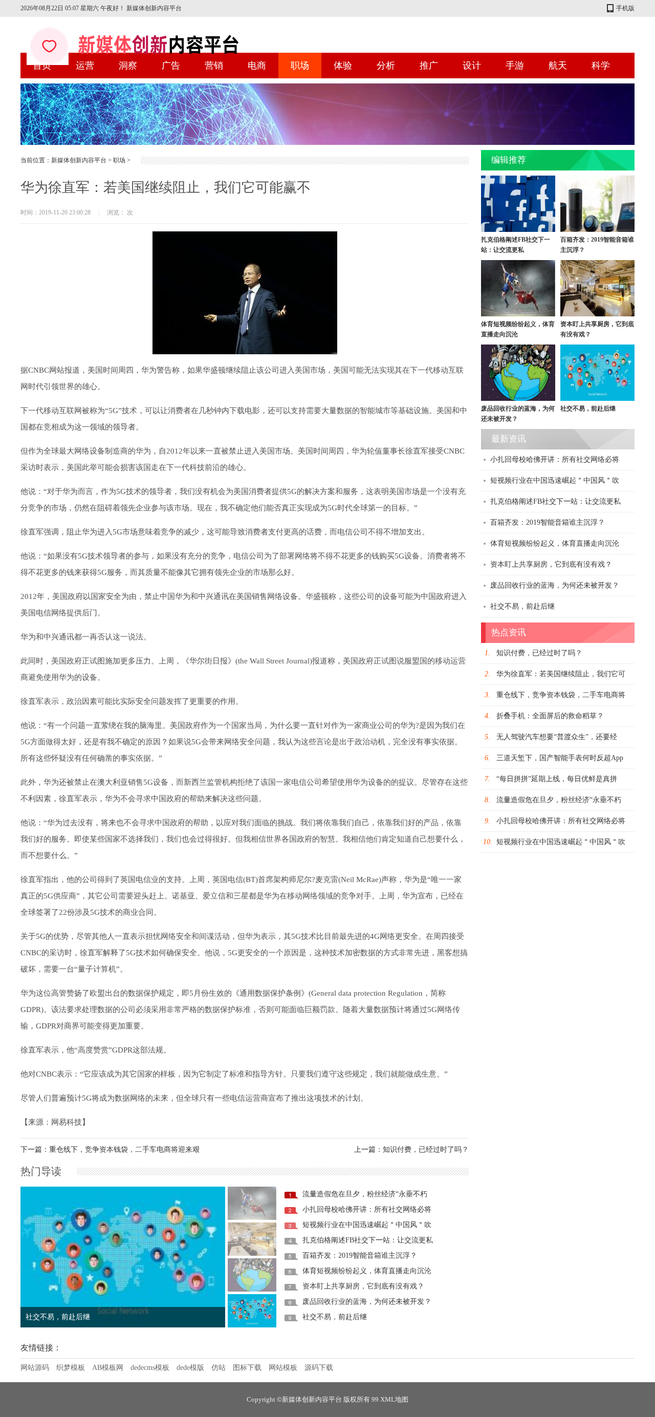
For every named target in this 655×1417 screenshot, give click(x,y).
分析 (386, 65)
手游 (515, 65)
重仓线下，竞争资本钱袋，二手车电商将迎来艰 (124, 1149)
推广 (429, 65)
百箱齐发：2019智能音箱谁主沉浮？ (359, 1255)
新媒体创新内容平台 (78, 160)
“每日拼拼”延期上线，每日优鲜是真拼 (556, 779)
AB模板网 (107, 1367)
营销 (214, 65)
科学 (601, 65)
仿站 (218, 1367)
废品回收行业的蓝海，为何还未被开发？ (366, 1301)
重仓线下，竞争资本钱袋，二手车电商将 (560, 695)
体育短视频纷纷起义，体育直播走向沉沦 (366, 1271)
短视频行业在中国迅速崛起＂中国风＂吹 (366, 1225)
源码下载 (318, 1367)
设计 (472, 65)
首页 (42, 65)
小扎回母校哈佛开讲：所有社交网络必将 (366, 1209)
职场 (300, 65)
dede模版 (190, 1367)
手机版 (625, 8)
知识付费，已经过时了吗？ (426, 1149)
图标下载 (247, 1367)
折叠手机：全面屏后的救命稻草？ (550, 716)
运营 (85, 65)
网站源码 (34, 1367)
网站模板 (283, 1367)
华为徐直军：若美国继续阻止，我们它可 (560, 674)
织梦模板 (70, 1367)
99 (375, 1399)
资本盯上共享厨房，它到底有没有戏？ (363, 1286)
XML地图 (394, 1399)
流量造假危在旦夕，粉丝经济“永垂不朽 (364, 1194)
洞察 (128, 65)
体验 (343, 65)
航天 (558, 65)
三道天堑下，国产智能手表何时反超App (559, 758)
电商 (257, 65)
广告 (171, 65)
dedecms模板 (149, 1367)
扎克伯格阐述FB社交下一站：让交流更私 (367, 1240)
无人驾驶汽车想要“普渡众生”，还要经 (556, 737)
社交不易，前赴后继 (334, 1317)
